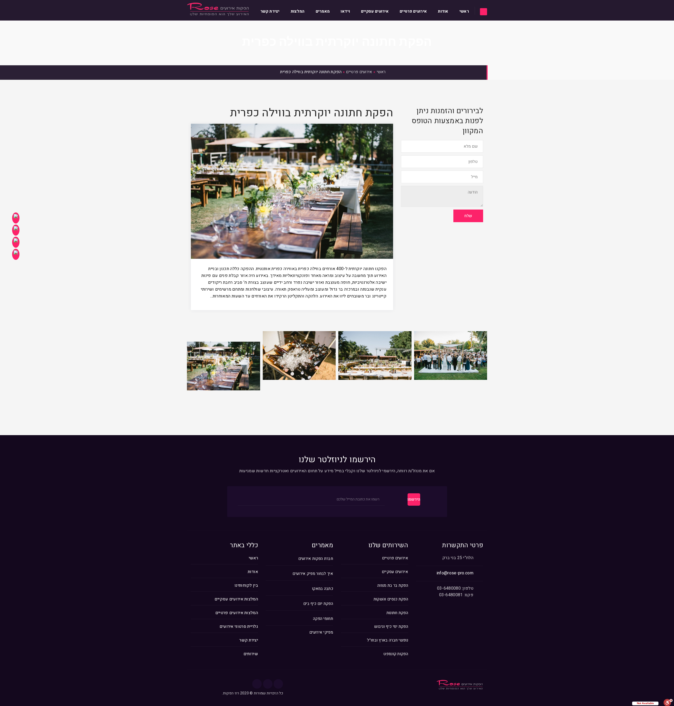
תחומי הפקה (323, 619)
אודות (443, 11)
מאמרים (323, 11)
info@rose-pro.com (455, 573)
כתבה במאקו (322, 588)
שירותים (251, 654)
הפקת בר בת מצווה (392, 585)
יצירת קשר (270, 11)
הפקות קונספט (395, 654)
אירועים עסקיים (375, 11)
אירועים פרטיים (413, 11)
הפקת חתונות (397, 613)
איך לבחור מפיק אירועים (313, 573)
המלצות (298, 11)
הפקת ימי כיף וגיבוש (391, 626)
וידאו (345, 11)
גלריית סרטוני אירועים (239, 626)
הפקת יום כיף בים (318, 603)
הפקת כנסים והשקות (391, 599)
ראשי (464, 11)
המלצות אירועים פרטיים (236, 613)
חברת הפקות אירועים (315, 558)
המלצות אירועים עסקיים (236, 599)
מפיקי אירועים (321, 632)
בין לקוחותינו (246, 585)
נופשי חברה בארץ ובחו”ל (387, 640)
